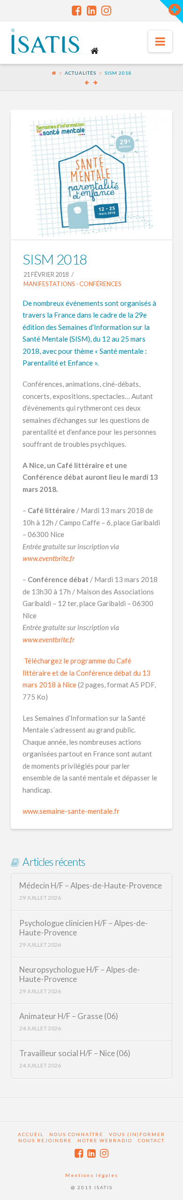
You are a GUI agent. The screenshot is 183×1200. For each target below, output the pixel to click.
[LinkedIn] (92, 10)
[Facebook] (77, 10)
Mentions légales (91, 1175)
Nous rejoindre (45, 1140)
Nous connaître (76, 1134)
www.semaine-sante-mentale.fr (71, 811)
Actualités (80, 73)
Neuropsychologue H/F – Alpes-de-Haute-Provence (79, 975)
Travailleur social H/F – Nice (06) (74, 1053)
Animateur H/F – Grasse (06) (68, 1016)
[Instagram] (106, 10)
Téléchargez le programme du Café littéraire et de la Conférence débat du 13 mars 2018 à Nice (87, 672)
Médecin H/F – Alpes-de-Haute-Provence (90, 885)
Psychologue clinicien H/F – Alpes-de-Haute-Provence (83, 928)
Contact (151, 1140)
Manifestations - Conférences (72, 284)
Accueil (31, 1134)
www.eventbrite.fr (49, 558)
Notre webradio (104, 1140)
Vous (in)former (137, 1134)
